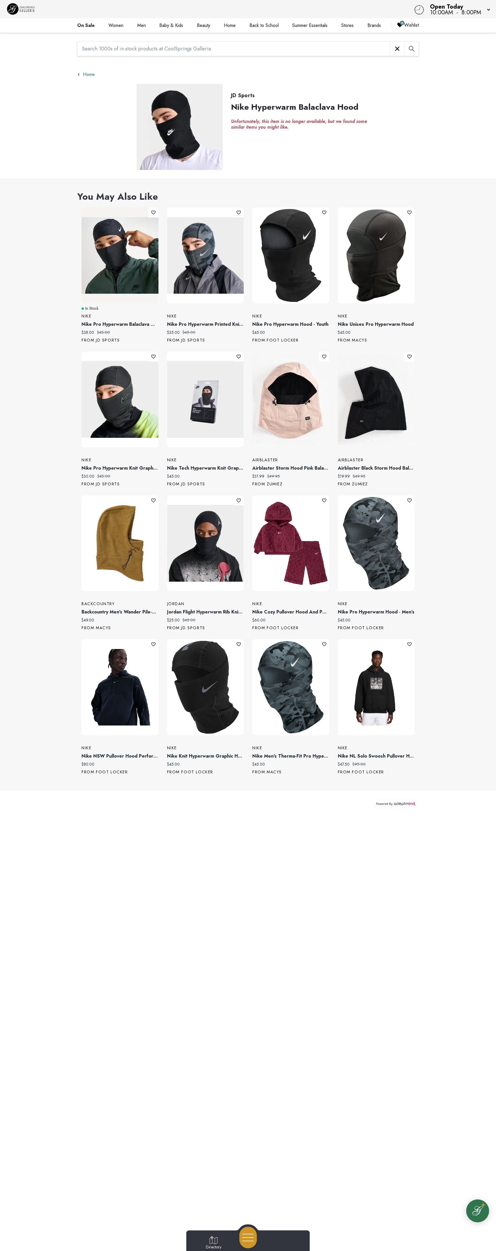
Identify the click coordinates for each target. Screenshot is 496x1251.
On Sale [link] (86, 25)
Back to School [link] (264, 25)
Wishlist (411, 25)
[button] (458, 9)
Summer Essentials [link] (310, 25)
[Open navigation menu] (248, 1237)
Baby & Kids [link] (171, 25)
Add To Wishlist (153, 212)
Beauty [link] (203, 25)
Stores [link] (347, 25)
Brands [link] (374, 25)
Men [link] (141, 25)
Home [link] (230, 25)
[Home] (187, 9)
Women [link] (115, 25)
